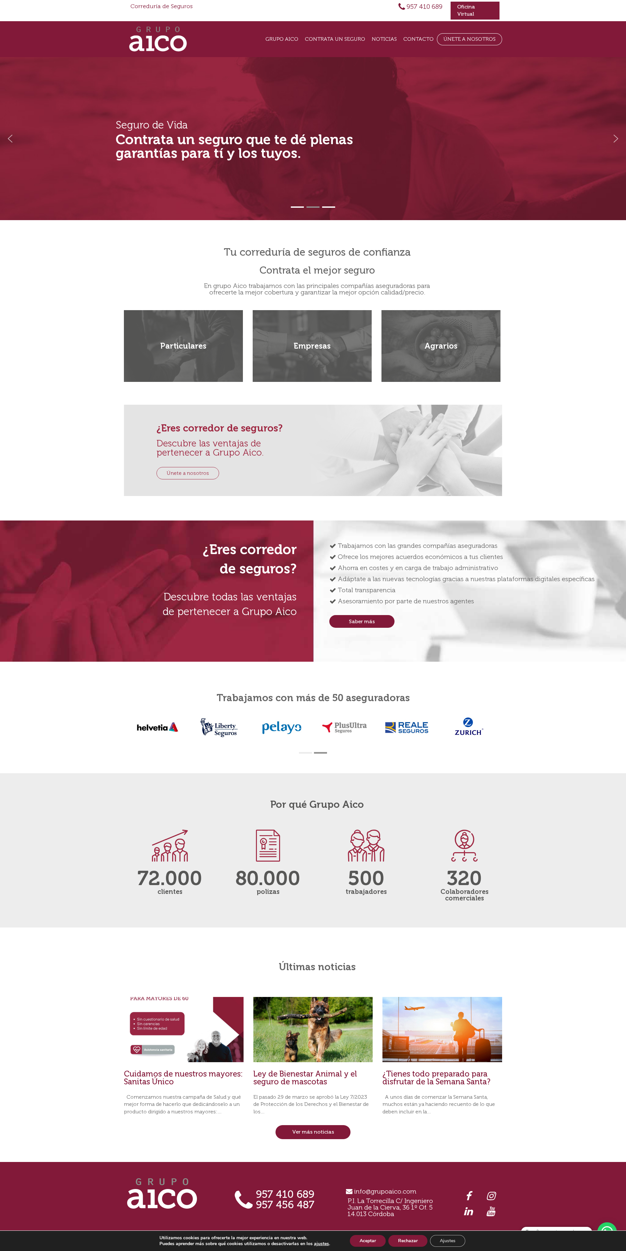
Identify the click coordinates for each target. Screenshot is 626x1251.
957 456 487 (285, 1204)
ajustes (321, 1244)
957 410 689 (424, 6)
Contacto (418, 39)
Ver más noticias (313, 1132)
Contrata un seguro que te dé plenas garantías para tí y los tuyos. (234, 146)
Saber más (362, 621)
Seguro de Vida (152, 125)
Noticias (384, 39)
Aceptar (368, 1241)
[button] (10, 138)
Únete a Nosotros (469, 39)
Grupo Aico (281, 39)
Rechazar (408, 1241)
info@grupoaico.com (385, 1191)
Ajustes (447, 1241)
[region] (313, 138)
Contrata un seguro (335, 39)
